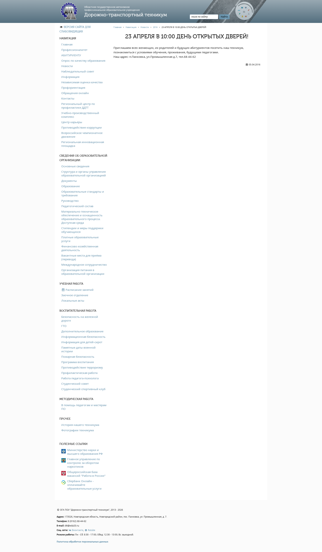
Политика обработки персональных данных (82, 541)
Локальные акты (72, 300)
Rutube (91, 530)
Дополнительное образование (82, 331)
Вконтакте (77, 530)
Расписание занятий (79, 290)
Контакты (67, 98)
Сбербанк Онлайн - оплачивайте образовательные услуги (84, 484)
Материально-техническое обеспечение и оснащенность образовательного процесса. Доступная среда (81, 217)
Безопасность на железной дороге (79, 318)
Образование (70, 186)
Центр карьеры (71, 122)
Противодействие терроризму (82, 367)
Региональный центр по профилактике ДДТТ (78, 105)
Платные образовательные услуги (80, 239)
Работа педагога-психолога (80, 378)
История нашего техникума (80, 425)
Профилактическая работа (79, 373)
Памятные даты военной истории (78, 349)
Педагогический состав (77, 206)
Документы (69, 181)
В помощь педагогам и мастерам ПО (83, 407)
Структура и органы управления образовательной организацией (83, 173)
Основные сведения (75, 166)
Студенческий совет (75, 383)
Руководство (70, 201)
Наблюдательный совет (77, 71)
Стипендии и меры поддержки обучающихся (82, 230)
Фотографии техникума (77, 430)
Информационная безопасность (83, 337)
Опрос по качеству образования (83, 60)
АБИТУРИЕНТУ (71, 55)
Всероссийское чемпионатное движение (81, 134)
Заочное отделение (74, 295)
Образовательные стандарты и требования (82, 193)
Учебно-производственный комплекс (80, 114)
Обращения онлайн (75, 93)
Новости (67, 66)
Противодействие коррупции (81, 127)
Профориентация (73, 87)
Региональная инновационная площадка (82, 144)
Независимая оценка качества (81, 82)
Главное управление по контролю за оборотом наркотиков (83, 462)
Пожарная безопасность (77, 356)
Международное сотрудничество (84, 264)
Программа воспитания (77, 362)
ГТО (64, 326)
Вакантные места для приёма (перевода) (81, 257)
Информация (70, 77)
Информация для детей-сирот (81, 342)
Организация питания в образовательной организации (82, 272)
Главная (66, 44)
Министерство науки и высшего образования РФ (85, 451)
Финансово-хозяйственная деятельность (79, 248)
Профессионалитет (74, 50)
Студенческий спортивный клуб (83, 389)
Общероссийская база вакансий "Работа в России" (86, 473)
